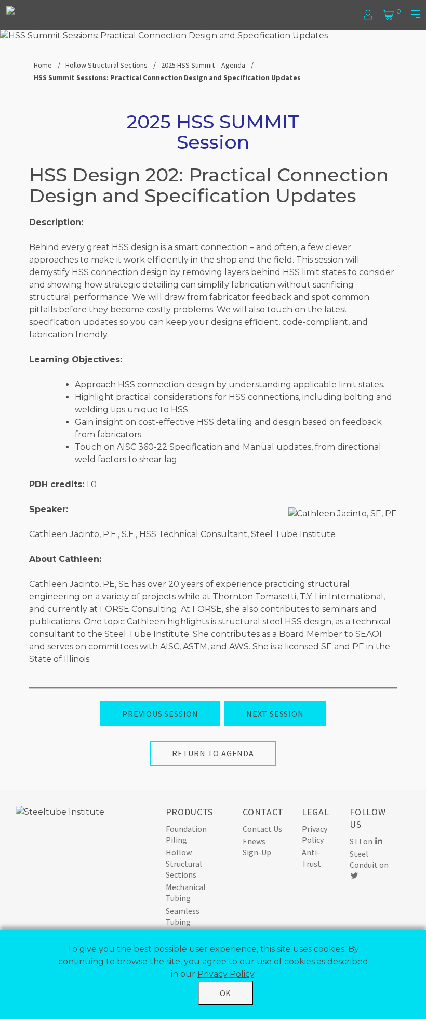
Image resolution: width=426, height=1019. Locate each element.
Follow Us (367, 818)
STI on (362, 841)
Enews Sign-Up (257, 846)
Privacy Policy (314, 834)
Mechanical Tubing (186, 892)
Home (43, 65)
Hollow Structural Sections (106, 65)
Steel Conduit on (369, 859)
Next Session (275, 714)
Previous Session (160, 714)
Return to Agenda (213, 753)
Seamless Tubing (182, 916)
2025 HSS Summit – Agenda (203, 65)
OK (226, 993)
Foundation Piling (186, 834)
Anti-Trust (311, 857)
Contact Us (262, 829)
